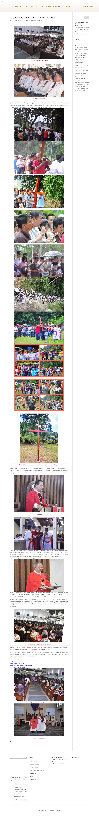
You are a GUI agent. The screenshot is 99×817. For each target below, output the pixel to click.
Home (17, 6)
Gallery (68, 6)
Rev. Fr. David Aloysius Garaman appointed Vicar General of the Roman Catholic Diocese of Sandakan (81, 76)
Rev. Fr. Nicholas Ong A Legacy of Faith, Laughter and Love (81, 49)
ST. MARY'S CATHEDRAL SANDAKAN (33, 20)
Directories (34, 6)
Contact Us (59, 6)
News (50, 6)
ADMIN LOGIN (88, 6)
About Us (23, 6)
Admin (13, 20)
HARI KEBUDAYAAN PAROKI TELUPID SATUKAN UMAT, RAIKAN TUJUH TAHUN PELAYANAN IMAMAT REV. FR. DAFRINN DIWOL (82, 86)
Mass (43, 6)
